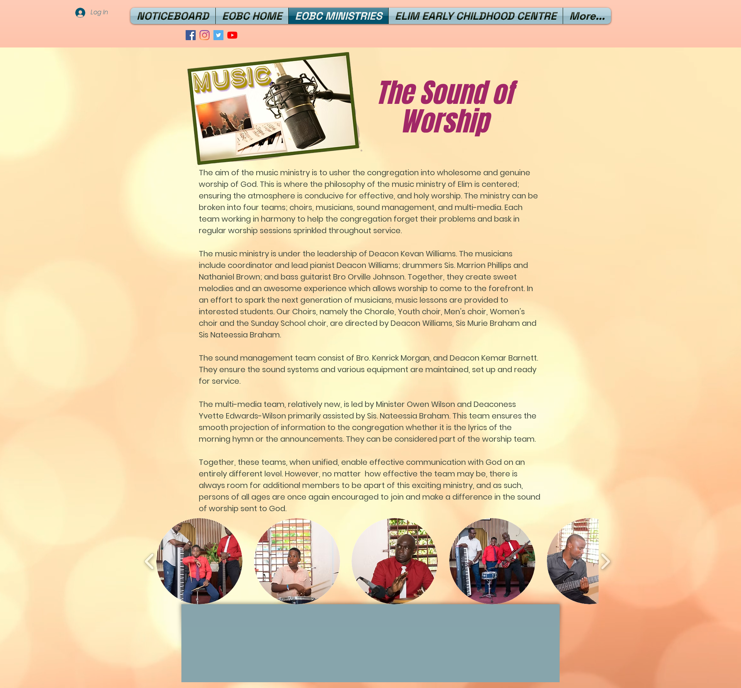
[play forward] (605, 561)
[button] (199, 561)
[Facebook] (191, 35)
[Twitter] (218, 35)
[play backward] (149, 561)
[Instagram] (205, 35)
